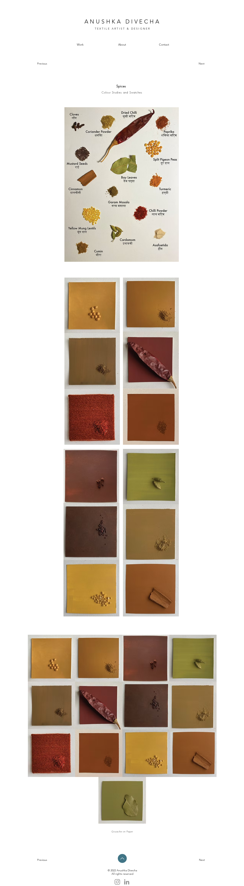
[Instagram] (117, 882)
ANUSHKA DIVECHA (122, 21)
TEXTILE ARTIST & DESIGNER (123, 28)
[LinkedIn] (126, 882)
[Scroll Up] (122, 858)
